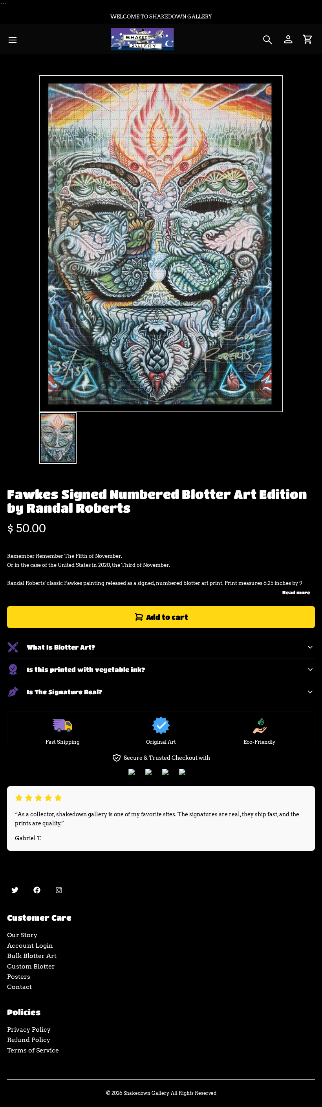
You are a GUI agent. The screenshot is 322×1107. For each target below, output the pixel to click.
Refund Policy (28, 1039)
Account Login (30, 945)
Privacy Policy (29, 1029)
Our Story (22, 935)
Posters (18, 976)
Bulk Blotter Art (32, 956)
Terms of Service (33, 1050)
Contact (19, 986)
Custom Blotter (31, 966)
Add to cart (167, 617)
